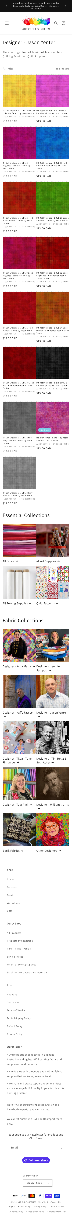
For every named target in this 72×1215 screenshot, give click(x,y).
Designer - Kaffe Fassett (18, 712)
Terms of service (57, 1206)
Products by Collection (20, 940)
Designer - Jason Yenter (51, 712)
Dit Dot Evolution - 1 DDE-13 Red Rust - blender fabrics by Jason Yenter (18, 221)
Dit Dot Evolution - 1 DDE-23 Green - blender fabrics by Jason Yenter (52, 219)
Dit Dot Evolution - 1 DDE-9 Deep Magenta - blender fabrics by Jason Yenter (18, 275)
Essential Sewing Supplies (21, 964)
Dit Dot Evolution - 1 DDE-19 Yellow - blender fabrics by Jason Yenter (19, 112)
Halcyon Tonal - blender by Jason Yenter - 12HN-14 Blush (52, 439)
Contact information (57, 1211)
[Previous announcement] (6, 6)
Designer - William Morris (52, 804)
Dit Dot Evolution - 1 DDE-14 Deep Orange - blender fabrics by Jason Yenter (52, 330)
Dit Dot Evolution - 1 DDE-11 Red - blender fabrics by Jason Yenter (18, 329)
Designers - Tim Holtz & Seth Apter (51, 760)
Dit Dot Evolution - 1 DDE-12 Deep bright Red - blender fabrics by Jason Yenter (52, 275)
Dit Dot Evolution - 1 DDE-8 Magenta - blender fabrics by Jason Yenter (16, 166)
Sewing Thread (15, 956)
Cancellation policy (35, 1211)
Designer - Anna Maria (17, 666)
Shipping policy (16, 1211)
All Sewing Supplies (15, 603)
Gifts (9, 910)
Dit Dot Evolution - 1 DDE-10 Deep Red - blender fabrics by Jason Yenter (18, 385)
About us (12, 994)
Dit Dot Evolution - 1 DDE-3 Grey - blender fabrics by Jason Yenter (18, 494)
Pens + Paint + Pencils (19, 948)
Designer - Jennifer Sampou (48, 668)
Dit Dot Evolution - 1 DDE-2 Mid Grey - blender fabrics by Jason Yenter (18, 440)
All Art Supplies (46, 561)
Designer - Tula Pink (15, 804)
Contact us (13, 1002)
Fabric (10, 895)
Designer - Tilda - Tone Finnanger (17, 760)
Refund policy (24, 1206)
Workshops (13, 903)
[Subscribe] (61, 1148)
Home (10, 879)
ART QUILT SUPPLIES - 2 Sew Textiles (34, 1202)
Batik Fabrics (11, 851)
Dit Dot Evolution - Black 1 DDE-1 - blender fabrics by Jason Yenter (52, 384)
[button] (7, 23)
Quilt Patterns (45, 603)
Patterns (12, 887)
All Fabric (9, 561)
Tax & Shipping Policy (19, 1018)
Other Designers (46, 851)
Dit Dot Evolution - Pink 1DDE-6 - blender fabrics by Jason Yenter (51, 112)
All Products (14, 932)
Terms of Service (16, 1010)
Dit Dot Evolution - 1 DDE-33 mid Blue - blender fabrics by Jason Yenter (51, 166)
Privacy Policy (14, 1034)
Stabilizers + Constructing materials (27, 972)
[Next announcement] (65, 6)
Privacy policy (40, 1206)
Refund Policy (15, 1026)
